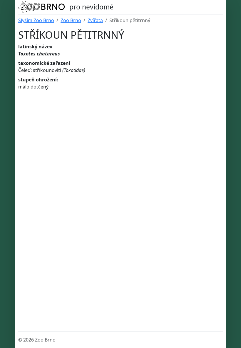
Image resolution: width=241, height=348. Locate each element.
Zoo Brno (71, 20)
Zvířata (95, 20)
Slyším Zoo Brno (36, 20)
